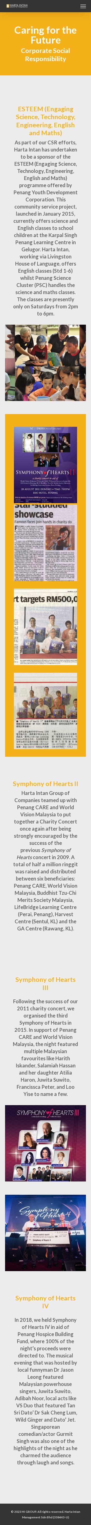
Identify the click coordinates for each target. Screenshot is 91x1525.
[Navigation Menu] (83, 6)
